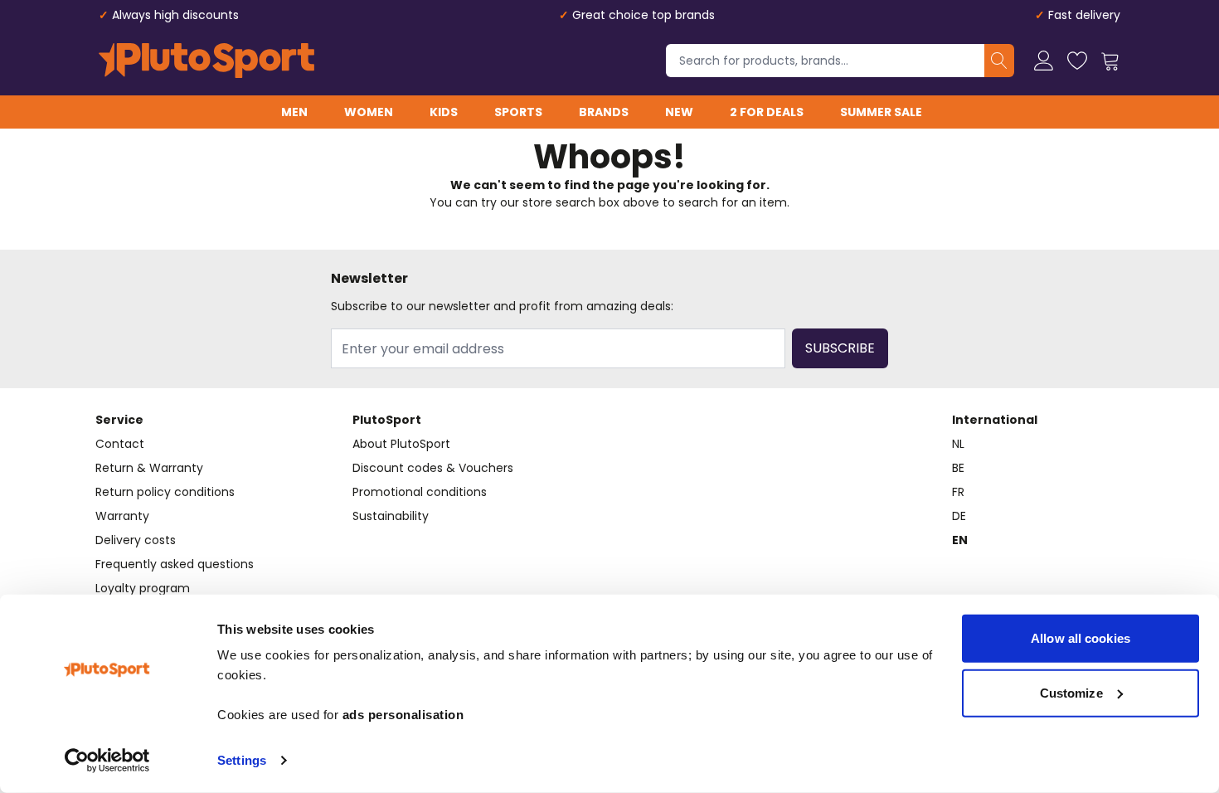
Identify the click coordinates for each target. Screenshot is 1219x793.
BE (958, 468)
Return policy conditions (165, 492)
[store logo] (206, 60)
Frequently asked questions (174, 564)
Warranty (122, 516)
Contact (119, 443)
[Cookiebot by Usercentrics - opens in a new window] (107, 760)
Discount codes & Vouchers (432, 468)
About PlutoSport (401, 443)
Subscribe (840, 348)
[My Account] (1044, 61)
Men (294, 112)
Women (368, 112)
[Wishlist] (1077, 61)
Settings (241, 760)
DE (959, 516)
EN (960, 540)
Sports (518, 112)
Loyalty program (142, 588)
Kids (444, 112)
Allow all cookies (1080, 638)
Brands (604, 112)
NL (958, 443)
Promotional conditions (419, 492)
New (679, 112)
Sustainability (390, 516)
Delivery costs (135, 540)
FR (958, 492)
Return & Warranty (149, 468)
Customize (1071, 692)
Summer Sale (881, 112)
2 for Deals (767, 112)
